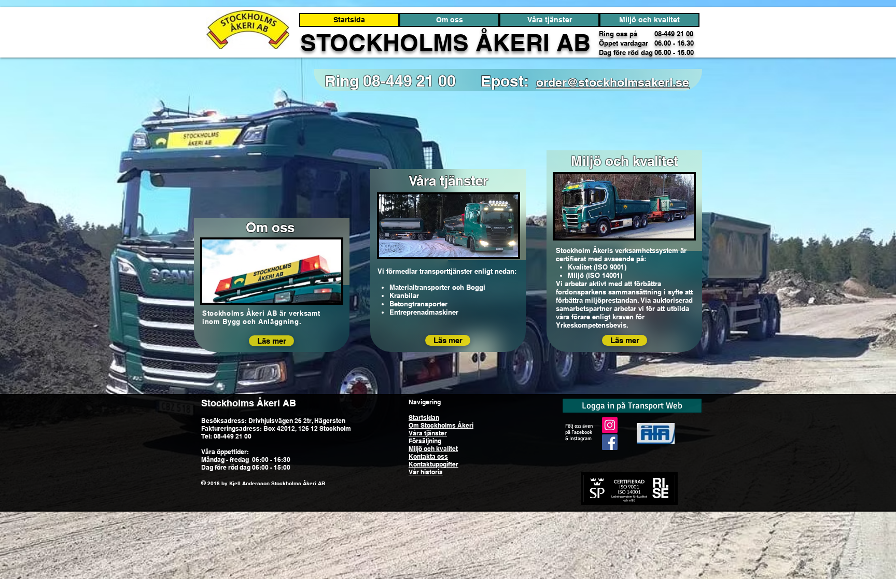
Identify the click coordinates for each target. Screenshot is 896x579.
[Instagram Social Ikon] (610, 425)
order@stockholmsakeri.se (612, 82)
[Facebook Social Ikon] (610, 442)
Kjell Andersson (249, 483)
